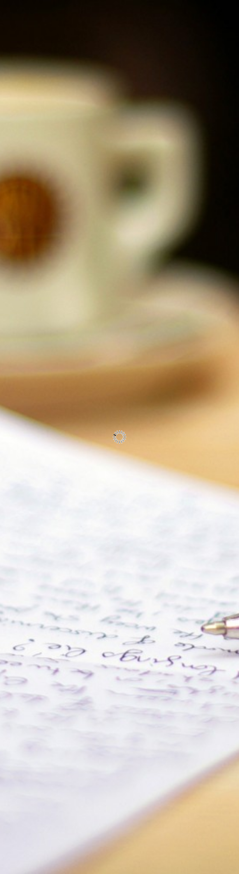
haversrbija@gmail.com (54, 175)
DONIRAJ (69, 131)
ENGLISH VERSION (57, 50)
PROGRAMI (66, 77)
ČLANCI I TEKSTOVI (56, 144)
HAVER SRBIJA (62, 64)
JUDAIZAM (67, 104)
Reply (133, 703)
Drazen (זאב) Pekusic (61, 214)
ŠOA (75, 117)
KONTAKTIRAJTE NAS (53, 157)
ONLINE (70, 91)
